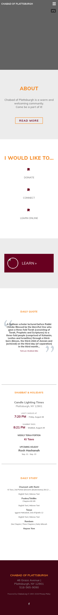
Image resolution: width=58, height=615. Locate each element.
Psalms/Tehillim (29, 498)
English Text (23, 494)
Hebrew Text (34, 494)
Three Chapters (28, 524)
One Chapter (16, 524)
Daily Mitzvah (41, 524)
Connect (29, 197)
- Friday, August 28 (29, 417)
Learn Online (29, 218)
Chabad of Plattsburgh (17, 3)
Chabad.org (22, 594)
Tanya (29, 510)
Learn (28, 263)
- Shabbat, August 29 (29, 428)
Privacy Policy (44, 594)
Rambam (29, 521)
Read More (29, 120)
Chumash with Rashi (29, 487)
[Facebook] (29, 604)
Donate (29, 177)
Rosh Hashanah (29, 450)
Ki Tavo (29, 439)
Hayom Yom (29, 528)
